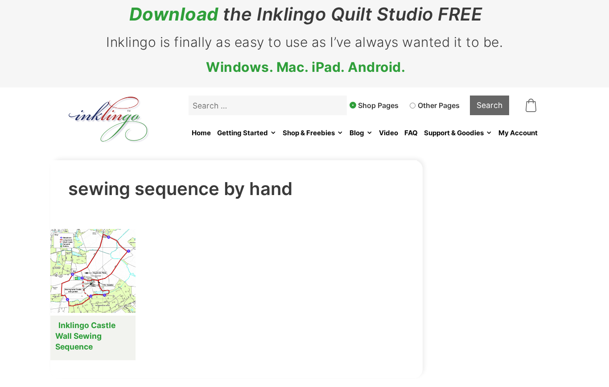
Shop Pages (378, 105)
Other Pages (439, 105)
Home (201, 133)
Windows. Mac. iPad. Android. (305, 67)
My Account (518, 133)
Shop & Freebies (309, 133)
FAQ (411, 133)
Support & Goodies (454, 133)
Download (173, 14)
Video (388, 133)
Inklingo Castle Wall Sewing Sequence (85, 335)
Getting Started (242, 133)
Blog (357, 133)
